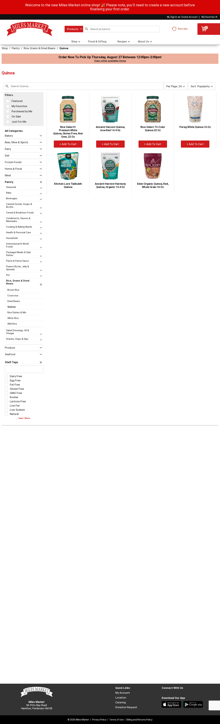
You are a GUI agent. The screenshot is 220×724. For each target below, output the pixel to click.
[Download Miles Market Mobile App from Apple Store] (172, 705)
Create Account (189, 17)
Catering (120, 702)
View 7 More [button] (24, 418)
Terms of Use (116, 719)
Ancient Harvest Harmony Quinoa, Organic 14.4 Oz (110, 185)
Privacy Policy (99, 719)
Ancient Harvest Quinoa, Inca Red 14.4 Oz (110, 128)
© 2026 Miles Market (78, 719)
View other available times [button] (110, 60)
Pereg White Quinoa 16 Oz (195, 127)
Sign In (173, 17)
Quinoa (63, 48)
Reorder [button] (183, 28)
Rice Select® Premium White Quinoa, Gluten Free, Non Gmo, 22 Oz (68, 131)
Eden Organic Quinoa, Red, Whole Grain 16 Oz (153, 185)
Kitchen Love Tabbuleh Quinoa (68, 185)
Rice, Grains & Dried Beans (39, 48)
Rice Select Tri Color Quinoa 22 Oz (152, 128)
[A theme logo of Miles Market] (29, 29)
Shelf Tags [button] (11, 362)
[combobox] (74, 29)
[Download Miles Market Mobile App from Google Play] (193, 705)
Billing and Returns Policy (139, 719)
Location (120, 697)
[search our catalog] (86, 29)
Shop (5, 48)
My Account (122, 692)
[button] (40, 136)
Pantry (16, 48)
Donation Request (126, 707)
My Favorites (208, 17)
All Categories (14, 130)
